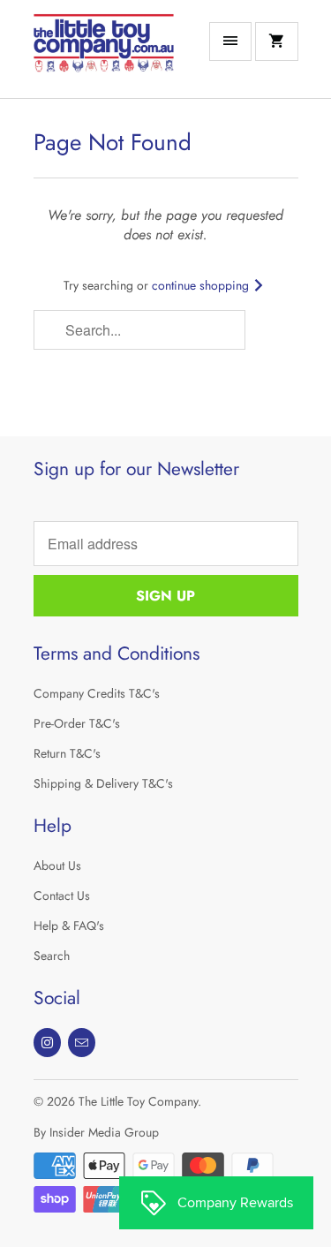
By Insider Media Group (96, 1132)
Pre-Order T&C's (77, 723)
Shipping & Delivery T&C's (103, 783)
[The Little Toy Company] (104, 55)
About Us (57, 865)
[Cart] (276, 41)
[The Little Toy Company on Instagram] (47, 1042)
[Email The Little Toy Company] (81, 1042)
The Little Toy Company (138, 1101)
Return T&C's (67, 753)
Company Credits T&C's (97, 693)
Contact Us (62, 895)
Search (52, 955)
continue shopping (202, 285)
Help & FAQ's (69, 925)
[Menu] (230, 41)
